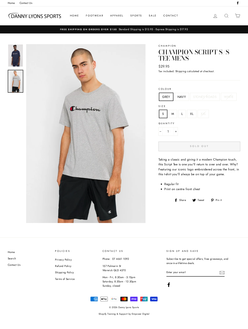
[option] (124, 29)
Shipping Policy (64, 272)
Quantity (166, 123)
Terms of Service (65, 279)
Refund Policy (63, 266)
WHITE (228, 97)
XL (191, 114)
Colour (165, 89)
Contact (170, 15)
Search (12, 258)
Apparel (117, 15)
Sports (136, 15)
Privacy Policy (63, 259)
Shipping (180, 71)
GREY (166, 97)
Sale (152, 15)
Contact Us (26, 3)
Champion (167, 46)
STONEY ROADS (205, 97)
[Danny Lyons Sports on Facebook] (168, 284)
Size (162, 106)
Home (11, 3)
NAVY (181, 97)
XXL (203, 114)
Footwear (94, 15)
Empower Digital (140, 314)
